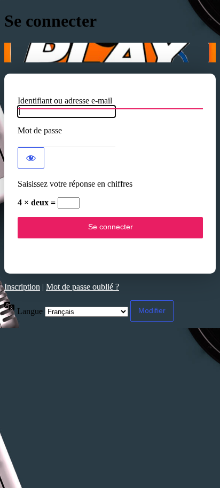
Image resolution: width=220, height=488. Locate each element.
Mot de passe (40, 130)
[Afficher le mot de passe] (31, 158)
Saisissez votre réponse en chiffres (75, 183)
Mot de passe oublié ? (82, 286)
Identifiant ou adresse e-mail (65, 100)
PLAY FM (110, 52)
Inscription (22, 286)
